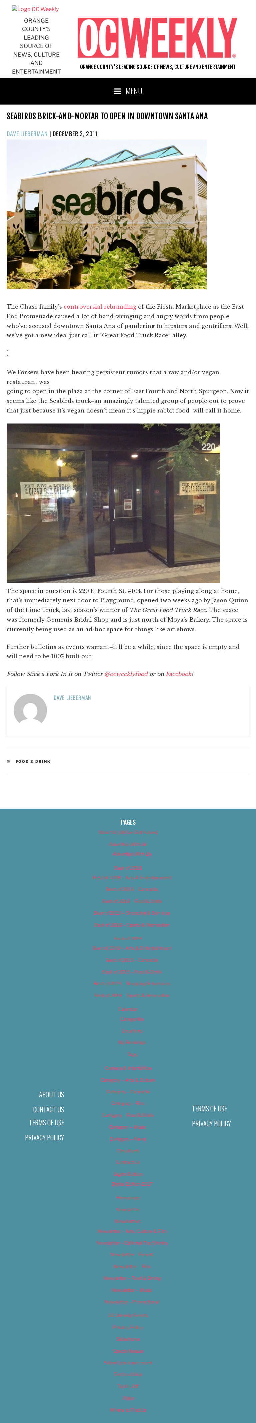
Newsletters (128, 1221)
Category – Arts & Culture (128, 1080)
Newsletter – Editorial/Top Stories (132, 1243)
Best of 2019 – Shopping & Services (132, 983)
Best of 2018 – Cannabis (132, 889)
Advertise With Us (128, 844)
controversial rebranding (100, 306)
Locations (132, 1030)
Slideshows (128, 1339)
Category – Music (128, 1127)
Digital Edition (128, 1174)
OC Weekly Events (128, 1315)
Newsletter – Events (132, 1254)
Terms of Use (46, 1122)
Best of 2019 (128, 938)
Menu (134, 91)
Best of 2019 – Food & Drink (132, 972)
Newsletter (128, 1209)
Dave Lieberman (27, 133)
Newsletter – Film (132, 1266)
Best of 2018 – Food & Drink (132, 901)
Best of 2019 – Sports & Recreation (132, 995)
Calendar (128, 1009)
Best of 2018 (128, 868)
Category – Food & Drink (128, 1115)
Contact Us (48, 1109)
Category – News (128, 1139)
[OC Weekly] (35, 9)
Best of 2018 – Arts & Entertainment (132, 877)
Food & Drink (33, 761)
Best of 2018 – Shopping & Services (132, 913)
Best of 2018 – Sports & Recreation (132, 925)
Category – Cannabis (128, 1091)
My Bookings (132, 1042)
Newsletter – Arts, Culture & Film (132, 1231)
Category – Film (128, 1103)
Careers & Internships (128, 1068)
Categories (132, 1019)
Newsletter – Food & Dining (132, 1278)
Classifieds (128, 1150)
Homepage (128, 1197)
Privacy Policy (44, 1137)
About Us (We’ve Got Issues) (128, 832)
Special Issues (128, 1351)
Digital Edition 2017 (132, 1184)
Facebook (178, 674)
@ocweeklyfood (126, 674)
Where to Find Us (128, 1410)
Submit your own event (128, 1362)
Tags (132, 1054)
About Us (51, 1094)
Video (128, 1398)
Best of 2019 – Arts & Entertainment (132, 948)
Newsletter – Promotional (132, 1301)
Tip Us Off (128, 1386)
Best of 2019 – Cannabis (132, 960)
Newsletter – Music (132, 1290)
